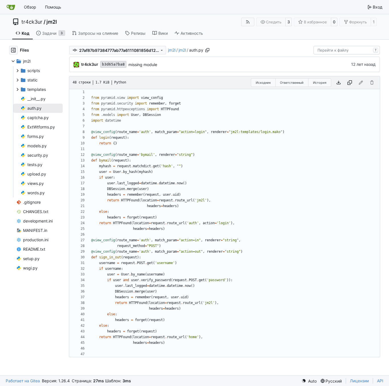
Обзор (30, 7)
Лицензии (359, 380)
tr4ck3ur (31, 22)
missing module (142, 64)
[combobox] (347, 50)
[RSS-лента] (247, 22)
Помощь (53, 7)
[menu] (309, 381)
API (380, 380)
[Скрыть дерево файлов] (13, 50)
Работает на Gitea (23, 380)
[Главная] (11, 7)
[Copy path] (207, 50)
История (319, 83)
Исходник (263, 83)
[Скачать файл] (338, 82)
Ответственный (292, 83)
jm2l (51, 22)
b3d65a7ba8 (113, 64)
